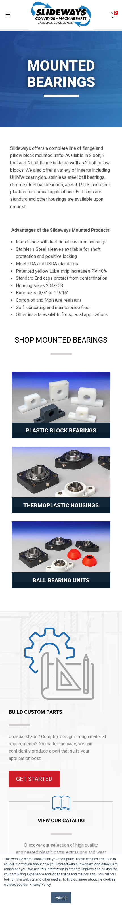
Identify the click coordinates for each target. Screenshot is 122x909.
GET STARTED (34, 779)
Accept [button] (61, 897)
